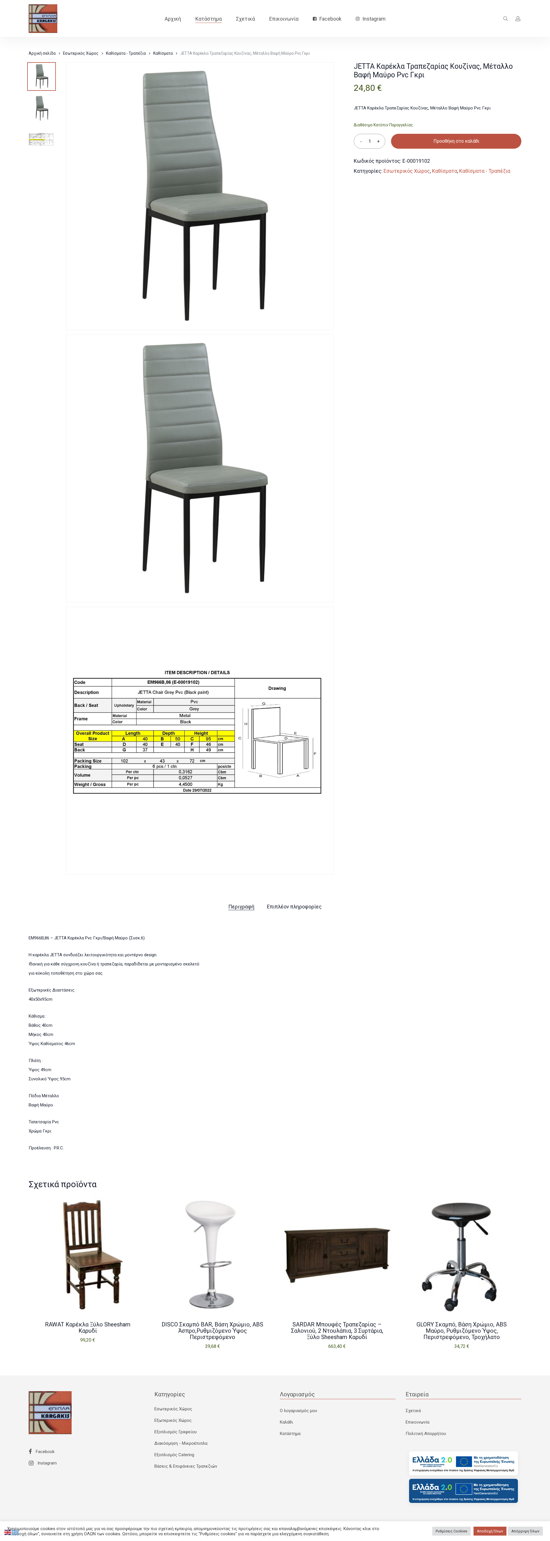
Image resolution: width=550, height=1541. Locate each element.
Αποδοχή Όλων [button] (490, 1531)
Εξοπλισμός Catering (174, 1454)
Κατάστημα (290, 1433)
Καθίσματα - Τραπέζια (126, 53)
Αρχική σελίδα (42, 53)
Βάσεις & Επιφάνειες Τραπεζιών (185, 1466)
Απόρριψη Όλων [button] (525, 1531)
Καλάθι (286, 1422)
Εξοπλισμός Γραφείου (175, 1431)
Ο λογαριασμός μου (298, 1410)
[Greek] (15, 1532)
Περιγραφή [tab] (241, 907)
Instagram (46, 1463)
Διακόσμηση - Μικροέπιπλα (180, 1443)
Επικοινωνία (417, 1422)
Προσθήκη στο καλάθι (456, 141)
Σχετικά (413, 1410)
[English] (8, 1532)
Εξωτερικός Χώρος (173, 1420)
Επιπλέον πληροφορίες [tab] (294, 907)
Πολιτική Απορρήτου (426, 1433)
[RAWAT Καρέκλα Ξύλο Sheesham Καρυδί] (88, 1255)
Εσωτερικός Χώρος (81, 53)
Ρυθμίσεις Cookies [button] (451, 1531)
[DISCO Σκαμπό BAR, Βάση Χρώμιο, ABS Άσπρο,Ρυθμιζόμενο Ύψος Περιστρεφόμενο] (212, 1255)
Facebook (44, 1451)
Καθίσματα (163, 53)
